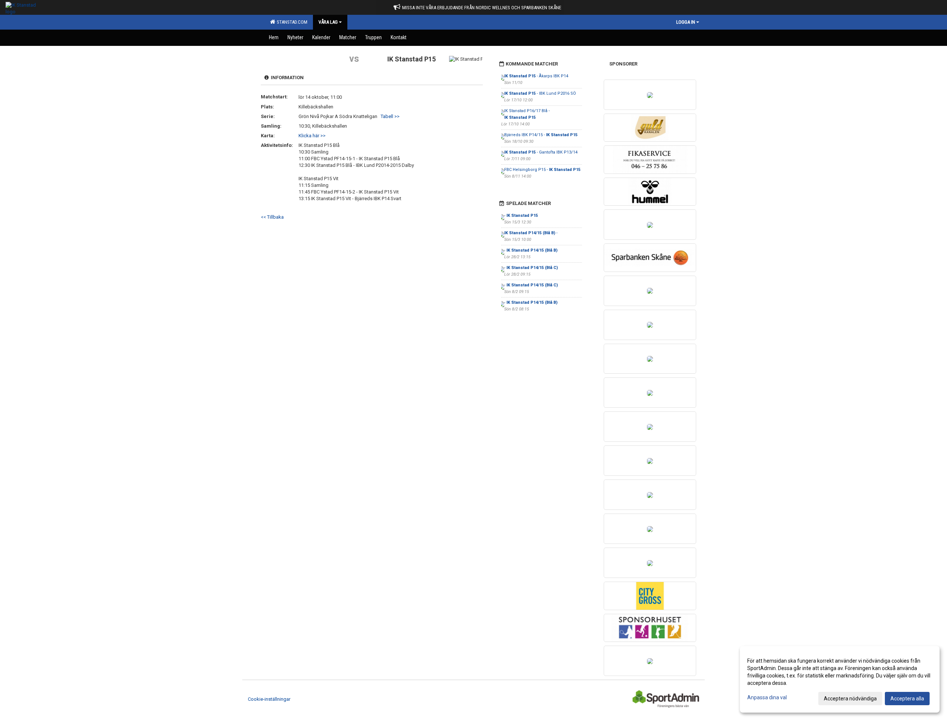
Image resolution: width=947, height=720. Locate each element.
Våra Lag (328, 22)
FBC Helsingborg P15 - (542, 169)
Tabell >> (390, 116)
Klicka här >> (312, 135)
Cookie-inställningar (269, 699)
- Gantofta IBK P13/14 (540, 152)
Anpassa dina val (767, 697)
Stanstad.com (290, 22)
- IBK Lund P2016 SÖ (540, 93)
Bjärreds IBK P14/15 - (540, 134)
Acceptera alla (907, 699)
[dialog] (840, 679)
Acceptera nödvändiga (850, 699)
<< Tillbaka (272, 217)
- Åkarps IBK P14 (536, 76)
